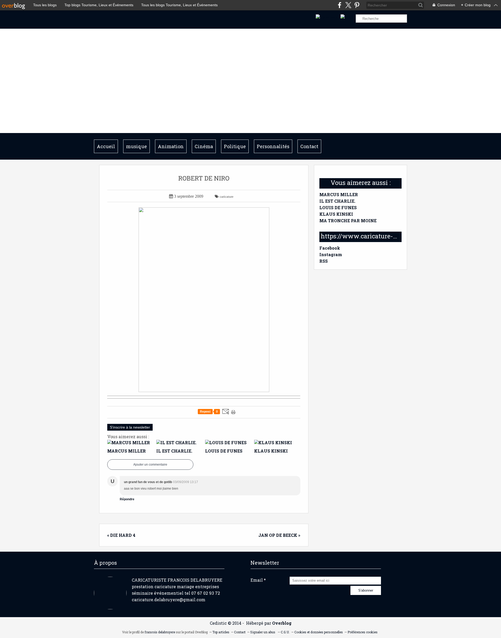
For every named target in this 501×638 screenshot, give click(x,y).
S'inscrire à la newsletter (130, 427)
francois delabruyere (160, 632)
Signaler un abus (263, 632)
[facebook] (339, 5)
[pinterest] (357, 5)
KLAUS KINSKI (336, 214)
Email (256, 580)
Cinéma (204, 146)
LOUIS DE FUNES (338, 207)
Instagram (330, 254)
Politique (235, 146)
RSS (323, 261)
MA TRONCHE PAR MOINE (348, 220)
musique (136, 146)
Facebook (329, 248)
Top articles (220, 632)
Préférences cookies (363, 632)
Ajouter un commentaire (150, 464)
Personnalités (273, 146)
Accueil (106, 146)
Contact (309, 146)
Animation (171, 146)
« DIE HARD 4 (121, 535)
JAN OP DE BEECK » (279, 535)
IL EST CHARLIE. (337, 201)
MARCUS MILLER (338, 194)
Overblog (281, 623)
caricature (227, 196)
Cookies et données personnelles (318, 632)
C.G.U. (285, 632)
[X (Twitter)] (348, 5)
